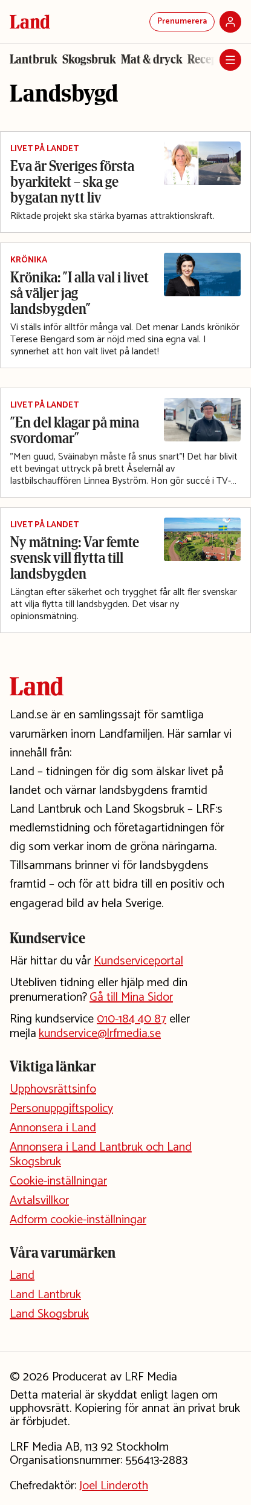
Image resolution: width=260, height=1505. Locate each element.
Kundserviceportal (138, 961)
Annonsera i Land (53, 1128)
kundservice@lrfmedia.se (100, 1034)
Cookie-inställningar (58, 1181)
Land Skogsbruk (49, 1314)
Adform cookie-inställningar (78, 1220)
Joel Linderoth (113, 1486)
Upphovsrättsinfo (53, 1089)
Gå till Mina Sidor (131, 997)
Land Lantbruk (45, 1295)
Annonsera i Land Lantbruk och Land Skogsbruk (101, 1154)
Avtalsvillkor (39, 1201)
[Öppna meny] (230, 60)
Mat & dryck (152, 59)
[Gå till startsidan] (30, 21)
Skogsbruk (89, 59)
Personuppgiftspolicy (61, 1109)
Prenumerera (182, 21)
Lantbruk (33, 59)
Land (22, 1276)
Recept (204, 59)
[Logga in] (230, 22)
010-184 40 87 (131, 1019)
